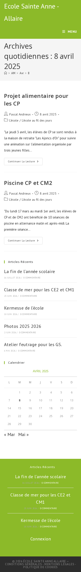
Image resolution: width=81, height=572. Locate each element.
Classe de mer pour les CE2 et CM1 (39, 290)
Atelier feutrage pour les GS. (33, 344)
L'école (13, 120)
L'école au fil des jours (37, 120)
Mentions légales (59, 564)
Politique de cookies (40, 567)
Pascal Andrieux (20, 114)
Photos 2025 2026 (22, 326)
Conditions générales (24, 564)
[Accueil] (5, 73)
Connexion (40, 539)
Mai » (23, 434)
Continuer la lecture (25, 162)
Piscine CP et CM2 (28, 182)
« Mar (9, 434)
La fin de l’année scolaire (29, 271)
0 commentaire (31, 277)
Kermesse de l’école (24, 308)
